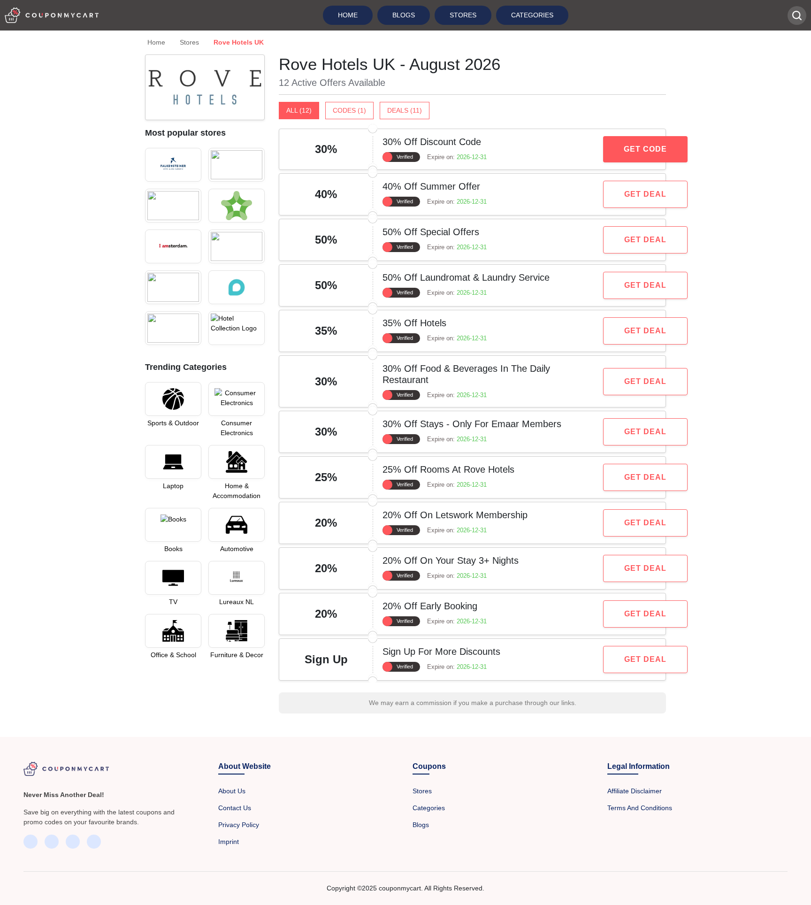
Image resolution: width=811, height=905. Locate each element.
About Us (231, 791)
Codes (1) (349, 110)
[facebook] (30, 842)
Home (348, 15)
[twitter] (52, 842)
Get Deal (645, 194)
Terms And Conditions (639, 808)
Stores (463, 15)
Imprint (228, 841)
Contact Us (234, 808)
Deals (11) (404, 110)
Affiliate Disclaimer (634, 791)
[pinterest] (94, 842)
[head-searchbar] (797, 15)
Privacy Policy (238, 824)
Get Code (645, 149)
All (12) (299, 110)
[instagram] (73, 842)
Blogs (403, 15)
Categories (532, 15)
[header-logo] (52, 15)
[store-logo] (173, 165)
